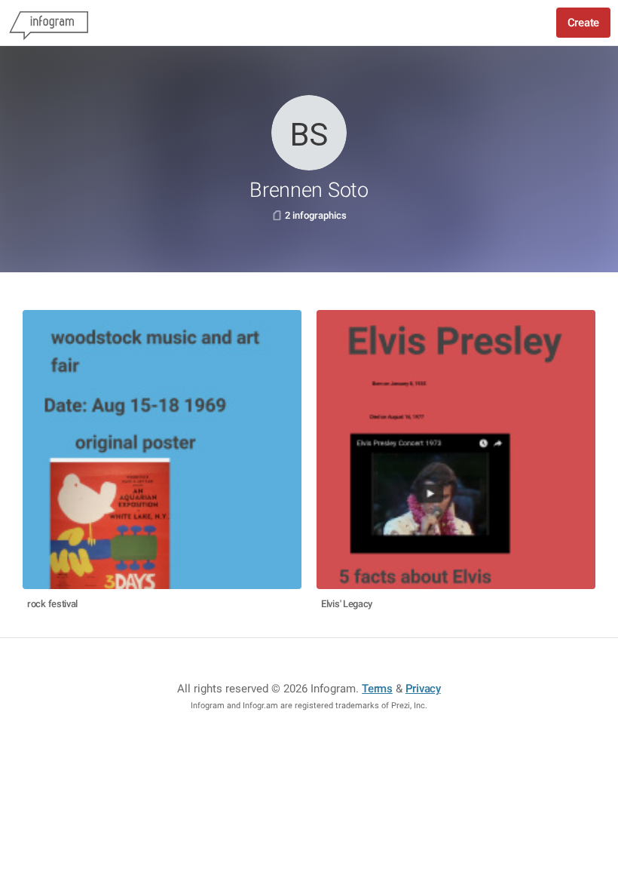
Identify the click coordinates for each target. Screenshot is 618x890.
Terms (377, 688)
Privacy (423, 688)
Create (583, 22)
